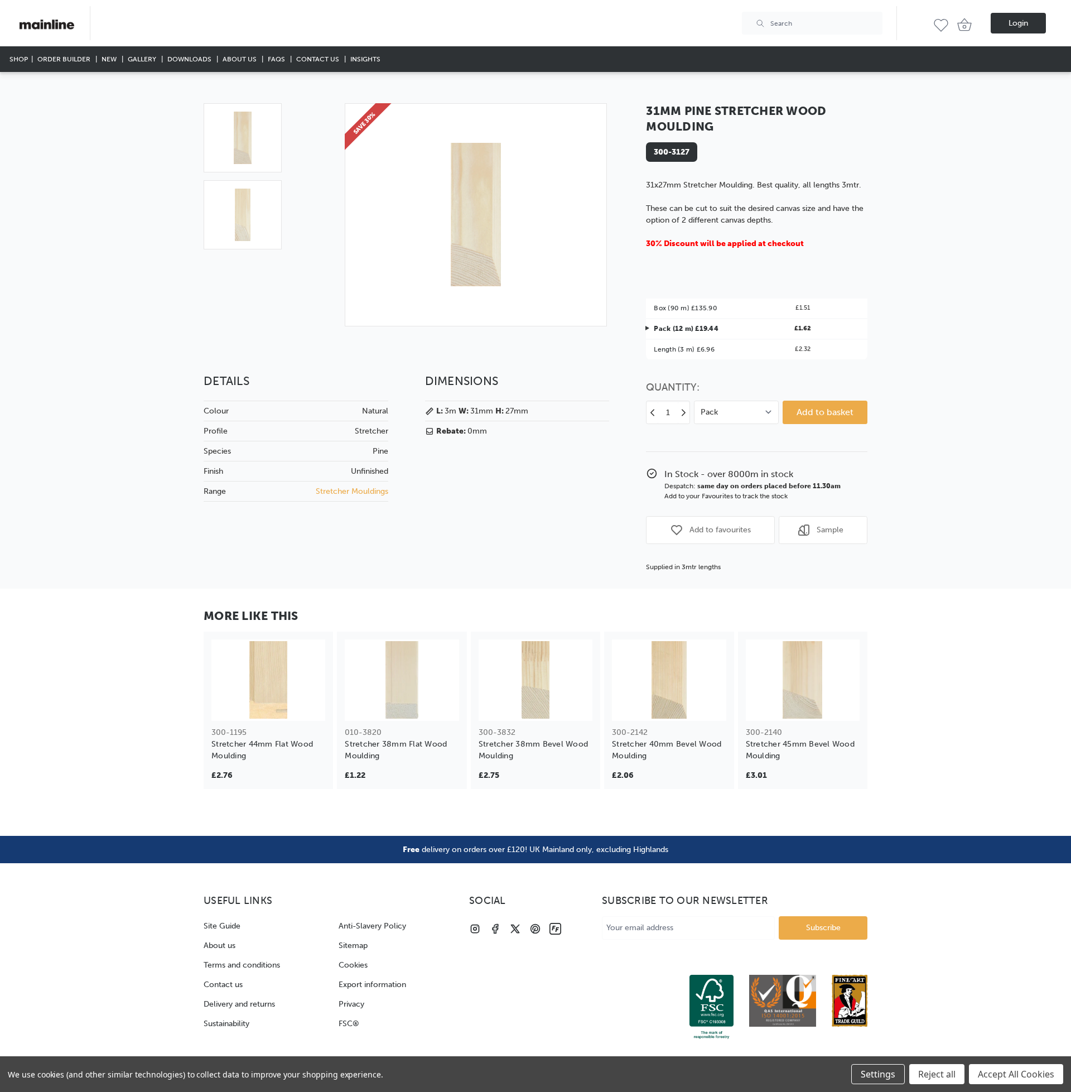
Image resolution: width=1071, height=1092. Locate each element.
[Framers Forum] (555, 929)
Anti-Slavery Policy (372, 926)
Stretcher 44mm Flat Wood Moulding (262, 750)
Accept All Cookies (1016, 1074)
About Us (240, 59)
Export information (372, 984)
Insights (365, 59)
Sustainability (226, 1023)
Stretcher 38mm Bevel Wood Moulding (533, 750)
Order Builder (64, 59)
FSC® (349, 1023)
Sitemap (353, 945)
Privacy (351, 1004)
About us (219, 945)
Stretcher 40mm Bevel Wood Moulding (666, 750)
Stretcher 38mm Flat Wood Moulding (396, 750)
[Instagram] (475, 929)
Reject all (937, 1074)
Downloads (190, 59)
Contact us (223, 984)
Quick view (268, 705)
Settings (878, 1074)
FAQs (277, 59)
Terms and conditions (242, 965)
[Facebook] (495, 929)
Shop (18, 59)
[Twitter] (515, 929)
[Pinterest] (535, 929)
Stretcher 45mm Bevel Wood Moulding (800, 750)
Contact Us (318, 59)
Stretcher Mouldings (352, 491)
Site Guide (222, 926)
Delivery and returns (239, 1004)
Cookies (353, 965)
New (110, 59)
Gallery (143, 59)
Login (1018, 23)
